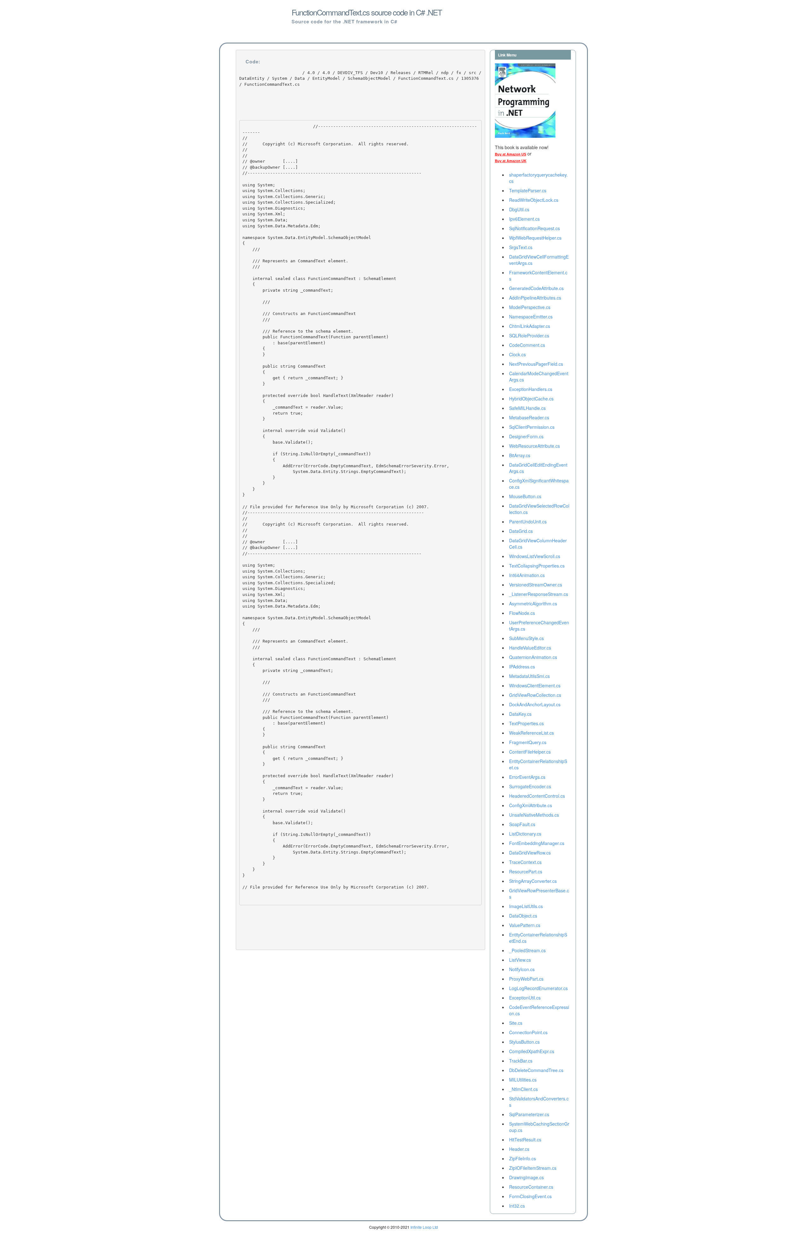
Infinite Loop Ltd (424, 1227)
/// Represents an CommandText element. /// (295, 264)
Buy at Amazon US (510, 154)
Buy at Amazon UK (510, 161)
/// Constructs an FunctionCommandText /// (299, 313)
